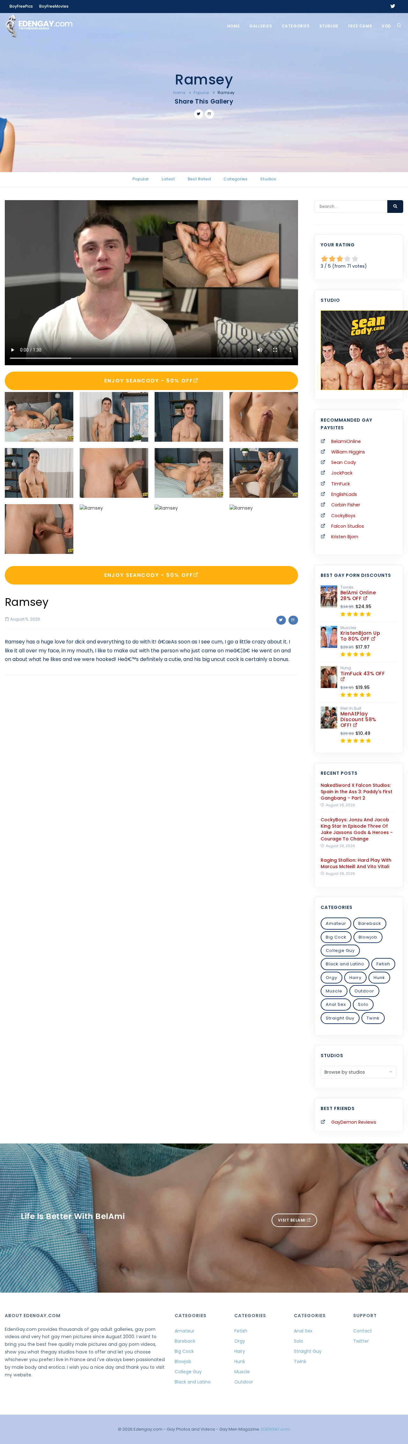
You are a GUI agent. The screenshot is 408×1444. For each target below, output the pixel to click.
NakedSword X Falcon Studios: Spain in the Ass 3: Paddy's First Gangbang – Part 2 (356, 791)
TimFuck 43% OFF (362, 673)
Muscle (334, 991)
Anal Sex (336, 1004)
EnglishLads (344, 494)
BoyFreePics (21, 6)
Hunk (379, 978)
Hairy (355, 978)
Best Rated (199, 179)
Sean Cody (343, 462)
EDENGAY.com (275, 1429)
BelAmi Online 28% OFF (358, 595)
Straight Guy (340, 1018)
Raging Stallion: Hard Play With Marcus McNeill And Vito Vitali (356, 863)
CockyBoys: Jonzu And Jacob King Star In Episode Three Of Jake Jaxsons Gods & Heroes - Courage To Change (357, 829)
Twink (373, 1018)
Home (233, 26)
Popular (201, 92)
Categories (296, 26)
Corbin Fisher (345, 505)
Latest (168, 179)
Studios (329, 26)
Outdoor (364, 991)
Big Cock (336, 937)
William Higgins (348, 452)
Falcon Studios (347, 526)
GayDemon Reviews (353, 1122)
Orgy (331, 978)
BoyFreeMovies (54, 6)
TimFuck (340, 484)
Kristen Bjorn (344, 536)
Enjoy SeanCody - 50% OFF (148, 380)
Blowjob (368, 937)
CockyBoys (343, 515)
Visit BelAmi (292, 1220)
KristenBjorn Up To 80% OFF (360, 636)
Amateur (336, 923)
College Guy (340, 950)
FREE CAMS (360, 26)
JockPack (342, 473)
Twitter (361, 1341)
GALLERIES (260, 26)
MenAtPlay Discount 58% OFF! (358, 719)
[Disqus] (151, 767)
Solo (363, 1004)
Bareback (369, 923)
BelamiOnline (346, 441)
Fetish (383, 964)
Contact (362, 1331)
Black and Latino (345, 964)
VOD (386, 26)
